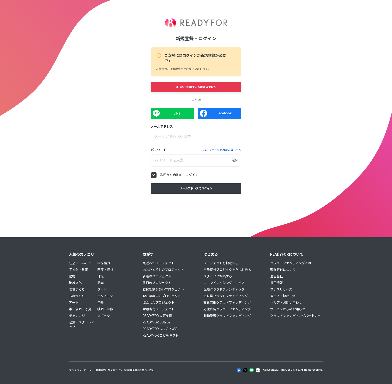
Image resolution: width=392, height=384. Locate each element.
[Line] (251, 370)
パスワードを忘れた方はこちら (222, 150)
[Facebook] (239, 370)
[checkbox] (154, 175)
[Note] (258, 370)
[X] (245, 370)
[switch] (235, 160)
